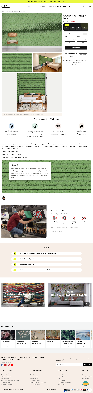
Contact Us (60, 376)
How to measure (74, 43)
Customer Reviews (35, 380)
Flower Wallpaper (5, 373)
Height (78, 36)
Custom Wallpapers (6, 382)
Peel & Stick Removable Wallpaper (10, 380)
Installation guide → (77, 62)
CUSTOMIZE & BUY (75, 47)
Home (3, 11)
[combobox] (22, 6)
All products (8, 11)
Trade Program (61, 380)
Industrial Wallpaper (6, 376)
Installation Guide (34, 378)
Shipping (84, 373)
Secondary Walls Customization (38, 382)
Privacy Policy (85, 378)
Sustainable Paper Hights (64, 382)
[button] (23, 295)
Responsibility (61, 374)
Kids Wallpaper (5, 378)
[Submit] (29, 6)
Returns (84, 374)
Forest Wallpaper (5, 374)
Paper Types (33, 374)
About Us (60, 373)
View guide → (84, 60)
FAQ (31, 373)
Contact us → (76, 64)
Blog (59, 378)
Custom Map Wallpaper (7, 384)
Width (66, 36)
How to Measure (34, 376)
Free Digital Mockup (35, 384)
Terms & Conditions (87, 376)
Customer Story (62, 384)
